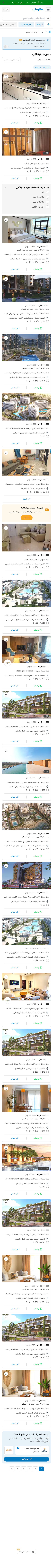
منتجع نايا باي (21, 1127)
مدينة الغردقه (40, 488)
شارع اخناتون (17, 1013)
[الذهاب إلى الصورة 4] (24, 98)
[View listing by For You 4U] (7, 663)
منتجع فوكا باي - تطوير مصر (16, 619)
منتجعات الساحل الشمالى (36, 619)
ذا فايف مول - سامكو (20, 433)
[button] (6, 9)
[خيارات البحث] (48, 24)
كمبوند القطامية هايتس (13, 564)
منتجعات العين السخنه (37, 846)
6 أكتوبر (42, 731)
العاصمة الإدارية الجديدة (37, 433)
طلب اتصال (25, 1459)
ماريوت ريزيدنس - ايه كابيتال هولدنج (22, 259)
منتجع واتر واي (21, 1183)
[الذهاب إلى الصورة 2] (27, 98)
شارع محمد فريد (16, 168)
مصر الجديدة (40, 112)
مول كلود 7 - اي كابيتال (19, 901)
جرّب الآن (27, 518)
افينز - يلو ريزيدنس (15, 318)
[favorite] (6, 76)
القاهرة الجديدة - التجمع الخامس (34, 168)
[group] (26, 86)
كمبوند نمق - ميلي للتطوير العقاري (26, 731)
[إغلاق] (5, 187)
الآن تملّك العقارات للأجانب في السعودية (28, 2)
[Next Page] (11, 1468)
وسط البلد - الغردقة (28, 488)
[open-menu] (48, 9)
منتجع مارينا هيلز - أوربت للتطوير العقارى (16, 846)
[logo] (38, 9)
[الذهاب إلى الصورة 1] (28, 98)
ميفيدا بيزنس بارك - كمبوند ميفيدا (13, 675)
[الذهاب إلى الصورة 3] (25, 98)
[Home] (49, 32)
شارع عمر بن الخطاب (27, 112)
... (42, 32)
